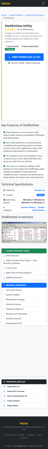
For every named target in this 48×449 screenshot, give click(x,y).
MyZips (5, 3)
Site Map (20, 435)
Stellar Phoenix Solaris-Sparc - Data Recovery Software (20, 261)
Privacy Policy (10, 435)
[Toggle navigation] (43, 3)
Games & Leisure (13, 304)
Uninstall (24, 438)
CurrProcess (11, 268)
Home (4, 15)
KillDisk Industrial (14, 277)
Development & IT (14, 323)
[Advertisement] (24, 94)
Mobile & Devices (13, 318)
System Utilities (16, 15)
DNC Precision (12, 255)
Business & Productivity (16, 314)
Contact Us (31, 435)
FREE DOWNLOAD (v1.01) (26, 57)
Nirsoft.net (39, 190)
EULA (39, 435)
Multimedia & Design (15, 299)
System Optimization (34, 15)
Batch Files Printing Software (19, 272)
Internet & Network (14, 309)
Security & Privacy (14, 290)
